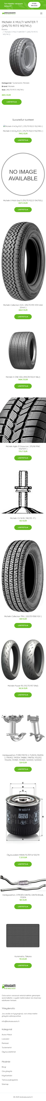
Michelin (26, 83)
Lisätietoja (12, 102)
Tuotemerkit (17, 83)
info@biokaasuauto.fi (10, 1021)
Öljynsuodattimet (9, 1052)
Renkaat (5, 1043)
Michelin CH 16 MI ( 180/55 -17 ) (23, 518)
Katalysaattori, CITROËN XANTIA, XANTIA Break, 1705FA (23, 896)
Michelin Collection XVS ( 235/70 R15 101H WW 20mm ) (23, 306)
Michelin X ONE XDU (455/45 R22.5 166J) (23, 377)
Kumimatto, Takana (23, 956)
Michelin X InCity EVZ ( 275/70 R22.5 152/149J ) (23, 131)
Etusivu (4, 29)
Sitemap (5, 1084)
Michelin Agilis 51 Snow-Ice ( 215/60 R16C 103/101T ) (23, 447)
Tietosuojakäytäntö (10, 1080)
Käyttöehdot (7, 1075)
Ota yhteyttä (7, 1071)
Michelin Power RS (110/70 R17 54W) (23, 686)
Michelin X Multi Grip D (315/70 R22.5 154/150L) (23, 200)
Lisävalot (5, 1039)
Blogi (4, 1067)
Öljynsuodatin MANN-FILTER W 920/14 (23, 855)
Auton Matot (7, 1034)
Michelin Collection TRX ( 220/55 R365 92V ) (23, 616)
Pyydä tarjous (34, 5)
